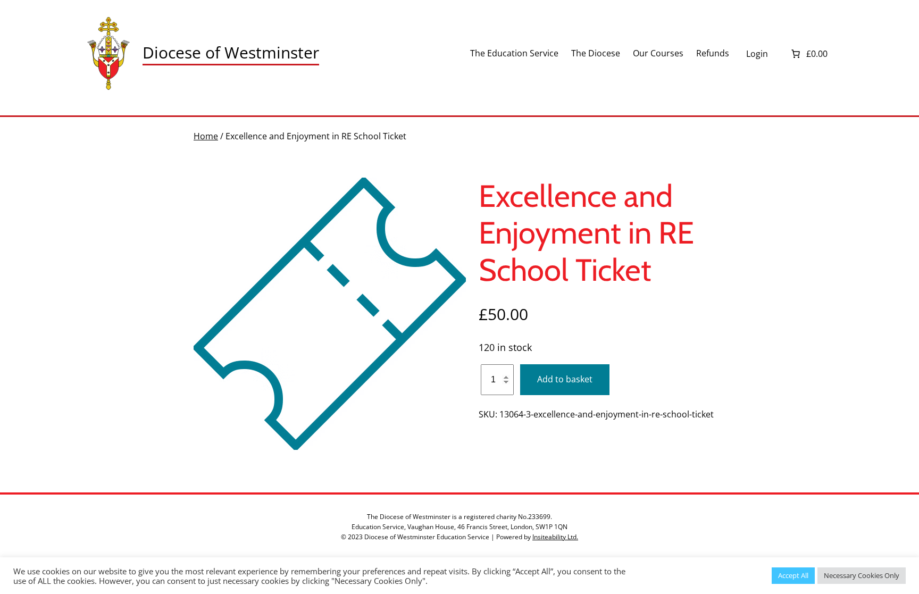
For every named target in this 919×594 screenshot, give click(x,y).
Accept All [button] (793, 575)
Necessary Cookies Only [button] (861, 575)
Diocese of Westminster (231, 52)
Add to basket (564, 379)
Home (206, 136)
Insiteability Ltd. (555, 536)
